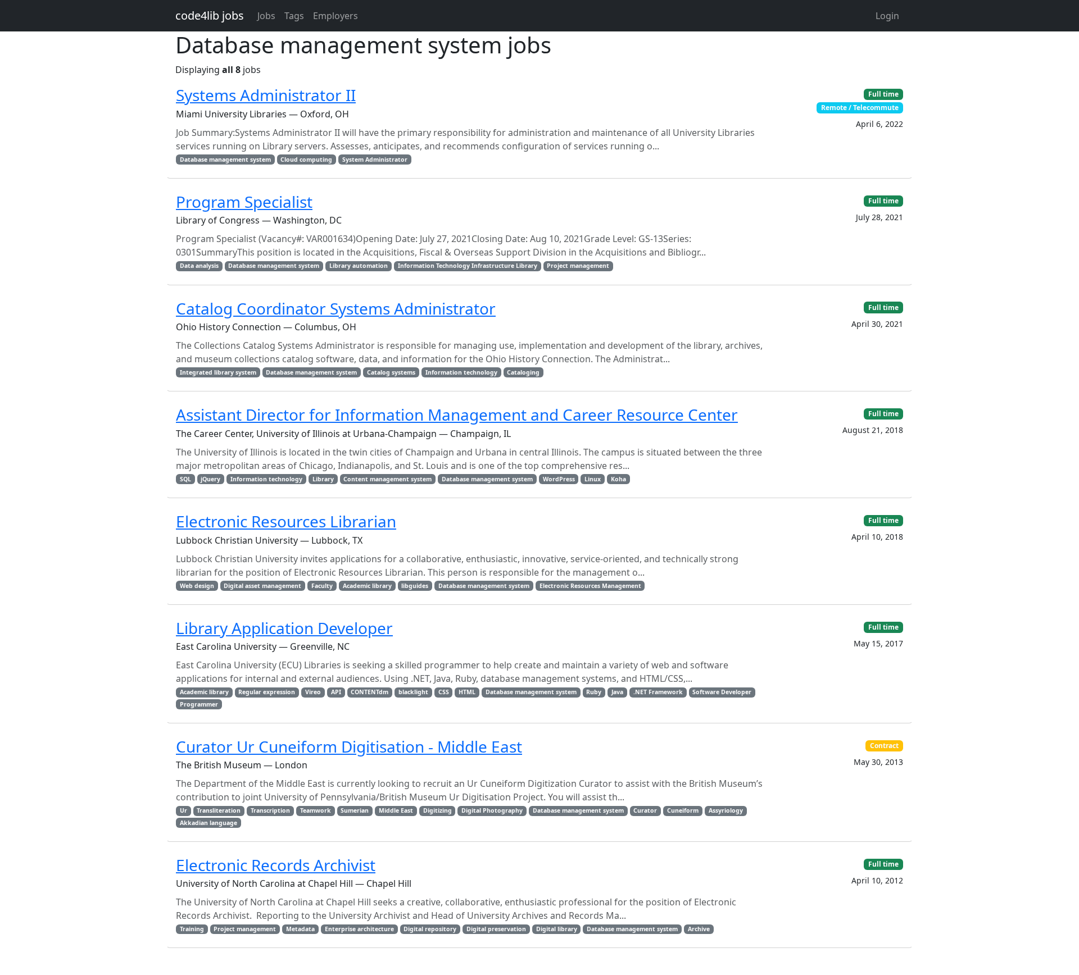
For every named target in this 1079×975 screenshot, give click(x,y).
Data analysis (199, 266)
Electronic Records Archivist (275, 865)
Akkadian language (208, 823)
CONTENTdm (369, 692)
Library (323, 479)
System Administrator (374, 159)
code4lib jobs (209, 15)
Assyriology (726, 810)
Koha (618, 479)
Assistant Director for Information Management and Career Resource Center (457, 414)
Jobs (266, 16)
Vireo (313, 692)
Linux (592, 479)
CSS (443, 692)
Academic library (367, 586)
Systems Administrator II (266, 95)
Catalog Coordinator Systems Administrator (336, 308)
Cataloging (523, 372)
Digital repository (430, 929)
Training (192, 929)
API (336, 692)
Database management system (225, 159)
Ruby (593, 692)
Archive (699, 929)
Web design (197, 586)
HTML (467, 692)
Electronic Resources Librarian (286, 521)
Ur (183, 810)
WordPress (559, 479)
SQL (185, 479)
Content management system (387, 479)
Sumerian (355, 810)
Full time (883, 94)
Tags (294, 16)
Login (887, 16)
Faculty (322, 586)
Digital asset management (262, 586)
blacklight (413, 692)
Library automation (358, 266)
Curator (645, 810)
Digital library (556, 929)
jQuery (210, 479)
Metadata (300, 929)
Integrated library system (218, 372)
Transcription (270, 810)
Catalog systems (391, 372)
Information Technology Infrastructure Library (467, 266)
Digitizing (437, 810)
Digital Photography (492, 810)
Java (617, 692)
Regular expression (266, 692)
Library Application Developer (284, 628)
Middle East (396, 810)
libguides (414, 586)
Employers (335, 16)
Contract (884, 745)
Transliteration (219, 810)
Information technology (461, 372)
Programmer (199, 704)
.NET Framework (658, 692)
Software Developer (721, 692)
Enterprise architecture (359, 929)
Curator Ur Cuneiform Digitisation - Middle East (349, 746)
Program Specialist (244, 201)
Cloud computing (306, 159)
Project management (578, 266)
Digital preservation (496, 929)
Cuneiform (683, 810)
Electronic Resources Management (590, 586)
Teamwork (315, 810)
